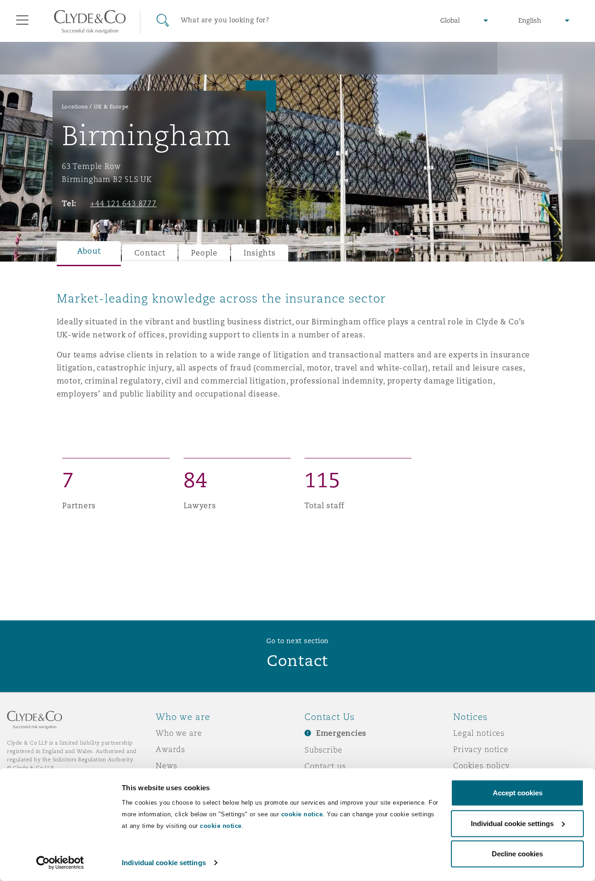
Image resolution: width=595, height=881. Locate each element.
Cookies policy (481, 765)
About (89, 251)
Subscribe (323, 749)
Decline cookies (517, 854)
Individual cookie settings (164, 863)
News (166, 765)
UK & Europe (111, 106)
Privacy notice (481, 749)
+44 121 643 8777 (123, 203)
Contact (149, 253)
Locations (75, 106)
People (204, 253)
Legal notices (479, 733)
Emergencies (341, 733)
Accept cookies (517, 793)
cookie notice (302, 814)
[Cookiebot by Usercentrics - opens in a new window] (60, 863)
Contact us (325, 766)
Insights (260, 253)
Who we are (179, 733)
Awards (170, 749)
